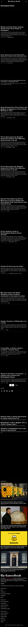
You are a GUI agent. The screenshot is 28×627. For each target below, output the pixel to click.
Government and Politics (14, 273)
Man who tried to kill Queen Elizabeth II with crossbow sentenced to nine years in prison (13, 294)
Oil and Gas (3, 592)
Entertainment (9, 117)
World (2, 590)
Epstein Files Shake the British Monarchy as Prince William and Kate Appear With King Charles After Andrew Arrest (14, 201)
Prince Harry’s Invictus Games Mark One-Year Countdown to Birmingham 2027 (13, 81)
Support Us (3, 618)
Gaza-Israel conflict (4, 605)
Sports (2, 597)
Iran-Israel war (3, 603)
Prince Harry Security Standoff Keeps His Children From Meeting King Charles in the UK (13, 138)
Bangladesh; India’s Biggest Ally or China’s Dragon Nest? (14, 423)
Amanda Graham (10, 37)
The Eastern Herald (9, 578)
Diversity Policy (4, 616)
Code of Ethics (4, 614)
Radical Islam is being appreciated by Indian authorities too (13, 417)
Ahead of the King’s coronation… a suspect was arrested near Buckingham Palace (13, 375)
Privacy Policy (3, 611)
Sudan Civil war (4, 606)
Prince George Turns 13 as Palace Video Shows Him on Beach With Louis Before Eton (14, 55)
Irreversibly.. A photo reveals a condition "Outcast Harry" (12, 349)
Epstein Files (3, 599)
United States (3, 588)
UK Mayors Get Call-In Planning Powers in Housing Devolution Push (13, 570)
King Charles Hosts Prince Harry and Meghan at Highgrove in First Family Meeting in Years (14, 108)
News (14, 117)
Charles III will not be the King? (12, 266)
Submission (3, 620)
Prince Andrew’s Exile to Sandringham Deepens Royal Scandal (11, 232)
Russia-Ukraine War (4, 601)
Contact (2, 621)
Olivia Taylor (10, 63)
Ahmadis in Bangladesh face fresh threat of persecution (13, 429)
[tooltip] (2, 391)
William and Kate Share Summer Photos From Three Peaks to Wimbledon (12, 28)
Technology (3, 595)
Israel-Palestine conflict (5, 608)
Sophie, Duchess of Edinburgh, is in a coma (14, 322)
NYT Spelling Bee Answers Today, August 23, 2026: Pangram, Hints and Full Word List (14, 547)
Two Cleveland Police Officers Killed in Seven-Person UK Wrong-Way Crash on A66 (13, 502)
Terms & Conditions (4, 613)
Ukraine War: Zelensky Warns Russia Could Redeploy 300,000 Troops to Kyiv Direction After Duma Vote (13, 527)
